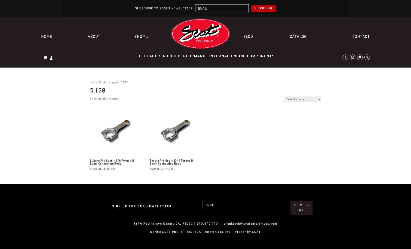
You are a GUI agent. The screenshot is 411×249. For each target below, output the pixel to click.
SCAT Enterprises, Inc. (213, 232)
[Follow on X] (367, 57)
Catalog (298, 37)
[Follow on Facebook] (345, 57)
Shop (139, 37)
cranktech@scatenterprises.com (250, 223)
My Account (51, 58)
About (94, 37)
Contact (361, 37)
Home (46, 37)
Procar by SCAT (248, 232)
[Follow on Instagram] (352, 57)
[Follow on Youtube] (360, 57)
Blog (248, 37)
